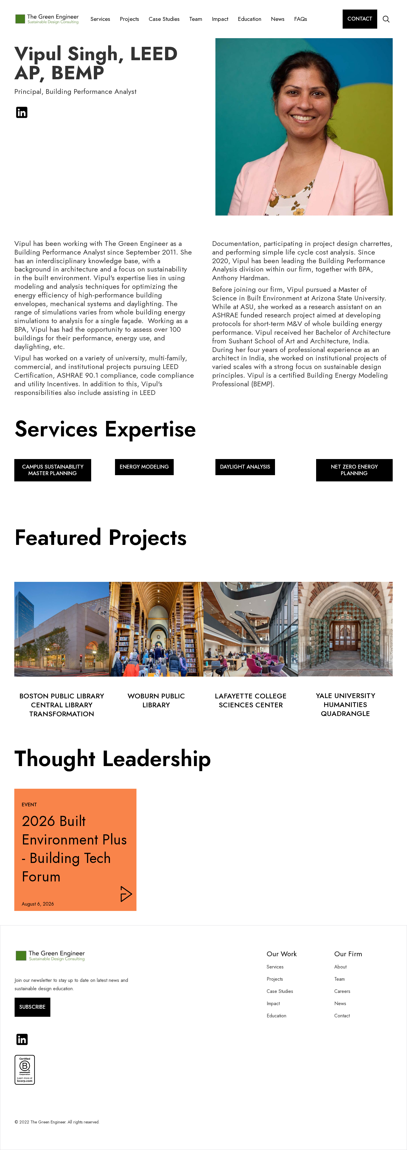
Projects (129, 19)
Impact (220, 19)
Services (100, 19)
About (340, 966)
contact (359, 19)
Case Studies (164, 19)
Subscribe (32, 1007)
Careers (342, 991)
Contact (342, 1015)
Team (195, 19)
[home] (49, 19)
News (278, 19)
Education (249, 19)
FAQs (300, 19)
